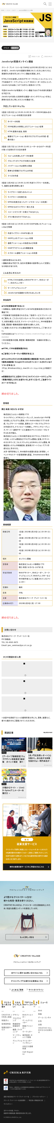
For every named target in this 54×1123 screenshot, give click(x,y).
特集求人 (5, 1020)
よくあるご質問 (17, 989)
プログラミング (17, 1019)
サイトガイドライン (36, 989)
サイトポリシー (8, 1104)
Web (40, 1010)
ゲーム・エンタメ (44, 1017)
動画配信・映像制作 (17, 1024)
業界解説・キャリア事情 (27, 1036)
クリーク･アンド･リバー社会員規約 (14, 1100)
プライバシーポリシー (39, 1097)
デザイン (16, 1014)
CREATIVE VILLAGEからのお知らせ (45, 1030)
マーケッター (27, 1031)
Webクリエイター (27, 1015)
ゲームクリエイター (27, 1021)
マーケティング (17, 1036)
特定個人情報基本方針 (36, 1100)
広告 (40, 1021)
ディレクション (17, 1041)
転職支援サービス (7, 1028)
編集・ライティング (17, 1030)
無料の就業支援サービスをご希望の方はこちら (27, 867)
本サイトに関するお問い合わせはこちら (27, 973)
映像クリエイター (27, 1027)
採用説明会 (6, 1023)
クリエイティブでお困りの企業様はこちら (27, 981)
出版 (40, 1024)
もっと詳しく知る (27, 937)
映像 (40, 1014)
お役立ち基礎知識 (27, 1047)
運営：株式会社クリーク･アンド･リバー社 (16, 1097)
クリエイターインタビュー (27, 1041)
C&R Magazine (27, 1053)
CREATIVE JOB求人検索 (7, 1015)
